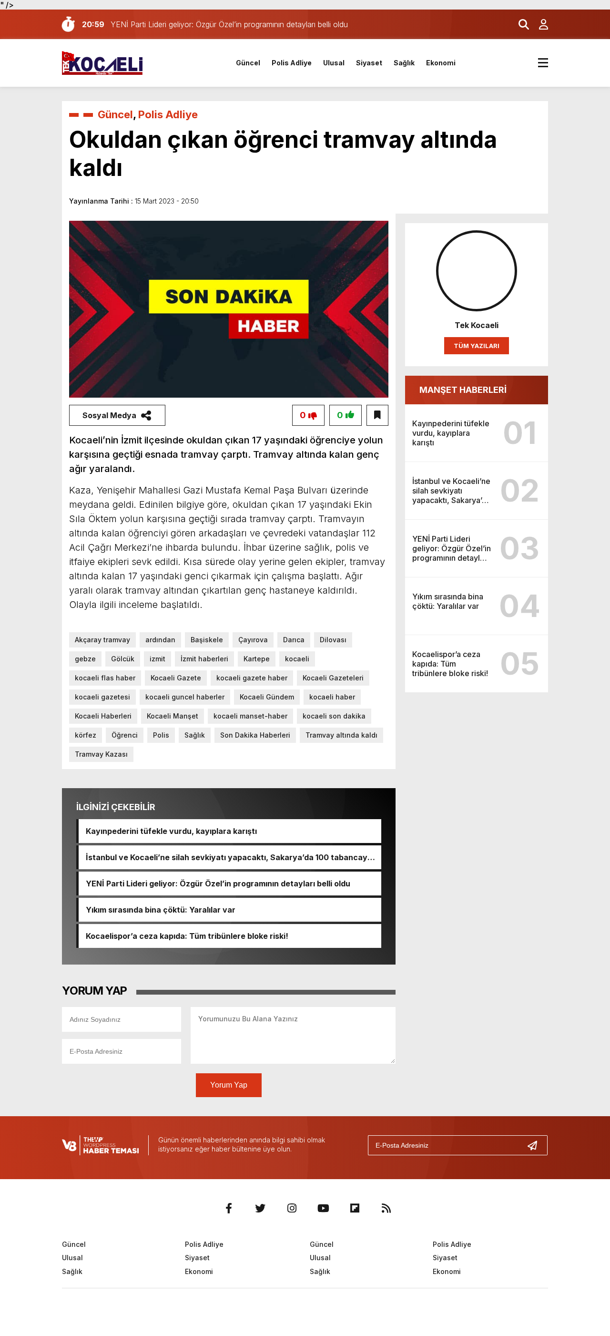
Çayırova (253, 640)
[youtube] (323, 1208)
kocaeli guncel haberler (184, 697)
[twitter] (260, 1208)
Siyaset (369, 63)
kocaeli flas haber (105, 678)
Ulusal (334, 63)
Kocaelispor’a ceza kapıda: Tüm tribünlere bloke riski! (187, 936)
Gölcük (122, 659)
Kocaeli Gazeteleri (333, 678)
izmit (157, 659)
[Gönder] (536, 1145)
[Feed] (386, 1208)
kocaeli (297, 659)
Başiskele (207, 640)
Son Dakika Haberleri (255, 735)
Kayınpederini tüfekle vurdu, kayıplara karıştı (171, 831)
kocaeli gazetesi (102, 697)
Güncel (248, 63)
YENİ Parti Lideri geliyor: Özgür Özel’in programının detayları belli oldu (218, 883)
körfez (85, 735)
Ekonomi (441, 63)
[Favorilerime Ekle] (377, 415)
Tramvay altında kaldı (341, 735)
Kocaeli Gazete (176, 678)
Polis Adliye (292, 63)
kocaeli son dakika (334, 716)
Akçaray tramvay (102, 640)
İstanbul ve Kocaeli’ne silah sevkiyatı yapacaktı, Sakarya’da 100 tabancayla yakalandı (230, 857)
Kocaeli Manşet (172, 716)
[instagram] (292, 1208)
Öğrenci (125, 735)
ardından (160, 640)
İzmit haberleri (204, 659)
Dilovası (333, 640)
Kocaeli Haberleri (103, 716)
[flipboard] (355, 1208)
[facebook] (229, 1208)
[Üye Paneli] (538, 24)
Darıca (294, 640)
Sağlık (404, 63)
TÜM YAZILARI (476, 345)
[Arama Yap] (519, 24)
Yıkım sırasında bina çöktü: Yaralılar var (160, 910)
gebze (85, 659)
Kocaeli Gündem (267, 697)
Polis (161, 735)
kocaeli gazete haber (251, 678)
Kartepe (257, 659)
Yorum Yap (228, 1085)
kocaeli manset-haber (250, 716)
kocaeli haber (332, 697)
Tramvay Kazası (101, 754)
